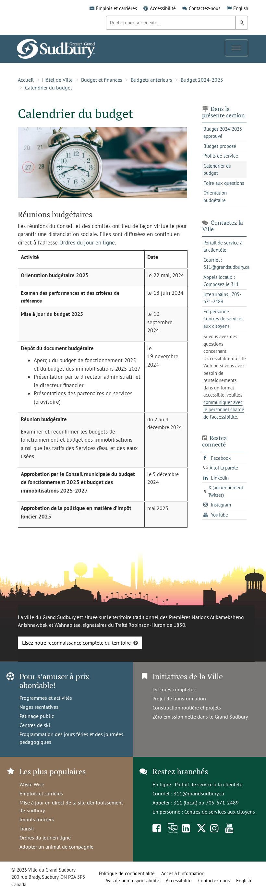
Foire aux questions (223, 183)
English (240, 8)
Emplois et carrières (116, 8)
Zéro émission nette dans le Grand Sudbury (200, 716)
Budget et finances (101, 80)
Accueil (26, 80)
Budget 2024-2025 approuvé (222, 132)
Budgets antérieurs (151, 80)
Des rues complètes (174, 689)
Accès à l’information (182, 873)
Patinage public (36, 716)
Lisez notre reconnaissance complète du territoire (76, 642)
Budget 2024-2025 (202, 80)
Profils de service (220, 156)
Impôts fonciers (36, 819)
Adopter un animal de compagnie (56, 846)
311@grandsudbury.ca (199, 793)
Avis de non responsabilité (132, 880)
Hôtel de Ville (57, 80)
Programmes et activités (45, 698)
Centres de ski (34, 725)
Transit (26, 828)
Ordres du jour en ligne (87, 242)
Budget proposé (219, 146)
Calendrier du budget (48, 87)
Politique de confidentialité (127, 873)
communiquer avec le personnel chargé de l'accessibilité (223, 409)
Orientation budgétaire (215, 196)
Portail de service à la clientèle (208, 784)
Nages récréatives (38, 707)
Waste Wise (31, 784)
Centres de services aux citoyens (219, 811)
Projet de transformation (179, 698)
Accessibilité (163, 8)
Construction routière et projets (186, 707)
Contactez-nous (204, 8)
